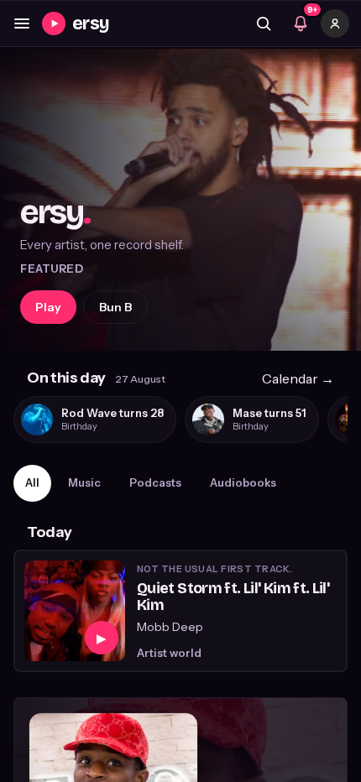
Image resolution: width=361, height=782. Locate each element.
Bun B (115, 307)
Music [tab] (84, 482)
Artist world (169, 652)
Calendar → (298, 378)
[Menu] (21, 23)
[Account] (335, 23)
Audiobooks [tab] (243, 482)
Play (48, 307)
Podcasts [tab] (155, 482)
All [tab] (32, 482)
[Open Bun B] (180, 200)
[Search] (263, 23)
